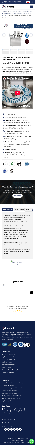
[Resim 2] (13, 51)
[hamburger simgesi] (31, 7)
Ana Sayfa (5, 11)
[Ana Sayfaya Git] (8, 328)
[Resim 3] (21, 51)
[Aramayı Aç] (32, 2)
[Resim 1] (5, 51)
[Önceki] (3, 34)
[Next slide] (31, 292)
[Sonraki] (31, 34)
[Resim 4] (29, 51)
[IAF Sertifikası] (4, 344)
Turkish (28, 2)
